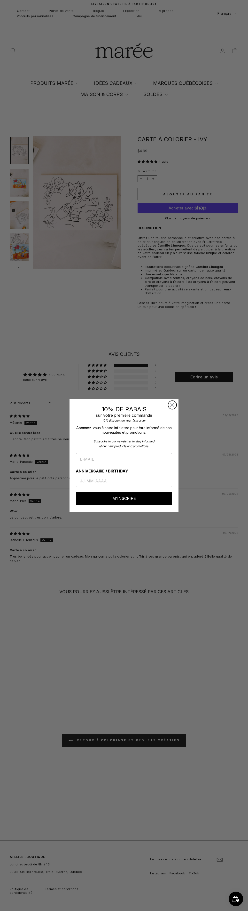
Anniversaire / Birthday (102, 471)
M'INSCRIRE (124, 498)
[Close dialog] (172, 405)
